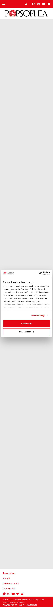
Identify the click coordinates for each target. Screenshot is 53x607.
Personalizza (25, 332)
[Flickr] (48, 4)
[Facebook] (33, 4)
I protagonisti (9, 588)
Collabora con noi (11, 583)
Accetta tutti (26, 324)
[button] (3, 3)
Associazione (9, 573)
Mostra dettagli (38, 315)
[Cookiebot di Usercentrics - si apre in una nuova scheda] (39, 273)
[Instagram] (38, 4)
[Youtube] (43, 4)
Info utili (6, 578)
